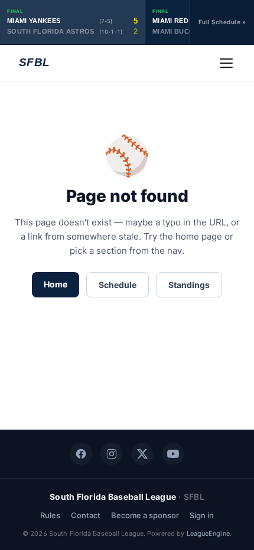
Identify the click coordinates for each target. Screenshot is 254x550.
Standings (189, 285)
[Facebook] (81, 454)
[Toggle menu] (226, 63)
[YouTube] (173, 454)
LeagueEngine (208, 533)
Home (55, 284)
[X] (142, 454)
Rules (50, 515)
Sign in (202, 515)
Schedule (117, 285)
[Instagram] (111, 454)
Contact (85, 515)
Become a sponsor (145, 515)
